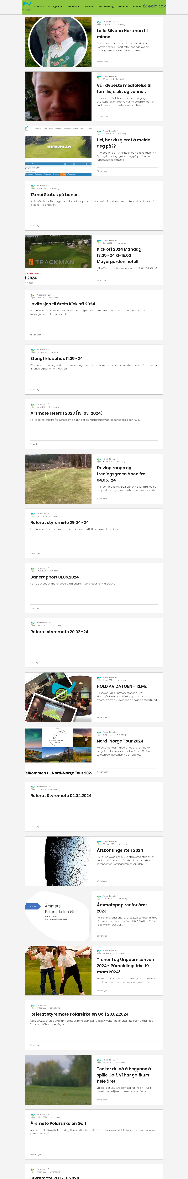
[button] (38, 6)
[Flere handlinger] (157, 23)
